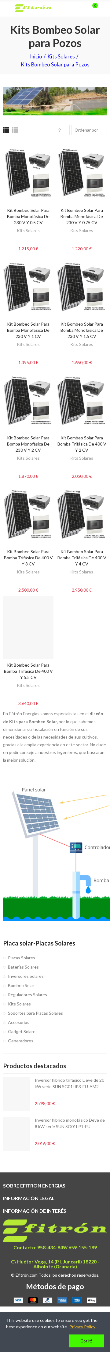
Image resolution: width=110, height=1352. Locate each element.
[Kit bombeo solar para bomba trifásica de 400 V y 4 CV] (82, 513)
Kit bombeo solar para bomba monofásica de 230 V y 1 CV (28, 330)
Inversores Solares (26, 976)
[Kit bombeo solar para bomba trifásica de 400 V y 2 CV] (82, 400)
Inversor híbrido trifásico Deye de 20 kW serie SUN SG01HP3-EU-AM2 (69, 1083)
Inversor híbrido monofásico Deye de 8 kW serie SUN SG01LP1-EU (70, 1123)
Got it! (86, 1340)
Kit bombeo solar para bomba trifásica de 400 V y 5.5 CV (28, 671)
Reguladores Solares (27, 994)
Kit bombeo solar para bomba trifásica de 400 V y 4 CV (81, 557)
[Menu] (6, 8)
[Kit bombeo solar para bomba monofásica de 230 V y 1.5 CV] (82, 286)
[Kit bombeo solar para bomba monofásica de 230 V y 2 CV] (28, 400)
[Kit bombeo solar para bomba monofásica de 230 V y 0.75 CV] (82, 172)
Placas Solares (21, 957)
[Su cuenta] (104, 8)
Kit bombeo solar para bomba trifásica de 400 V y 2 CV (81, 444)
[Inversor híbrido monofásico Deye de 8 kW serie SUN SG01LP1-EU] (16, 1134)
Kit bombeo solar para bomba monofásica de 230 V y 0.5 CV (28, 216)
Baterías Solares (23, 966)
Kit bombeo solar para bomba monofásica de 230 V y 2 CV (28, 444)
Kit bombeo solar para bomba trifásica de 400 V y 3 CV (28, 557)
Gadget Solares (23, 1031)
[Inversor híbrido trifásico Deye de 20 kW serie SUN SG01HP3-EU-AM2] (16, 1094)
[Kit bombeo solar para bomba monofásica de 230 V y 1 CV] (28, 286)
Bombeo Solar (21, 985)
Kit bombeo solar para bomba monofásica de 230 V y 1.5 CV (82, 330)
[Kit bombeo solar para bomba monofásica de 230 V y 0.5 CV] (28, 172)
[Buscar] (82, 8)
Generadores (20, 1040)
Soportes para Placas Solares (35, 1013)
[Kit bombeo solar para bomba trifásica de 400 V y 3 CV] (28, 513)
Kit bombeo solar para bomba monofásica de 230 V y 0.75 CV (82, 216)
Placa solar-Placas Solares (39, 943)
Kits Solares (28, 230)
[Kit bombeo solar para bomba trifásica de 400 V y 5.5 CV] (28, 627)
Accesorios (18, 1022)
